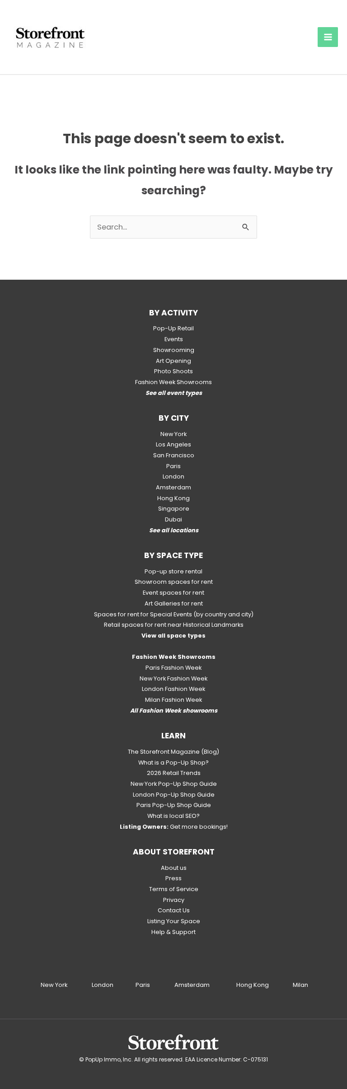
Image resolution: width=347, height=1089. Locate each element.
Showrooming (173, 350)
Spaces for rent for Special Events (143, 614)
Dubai (173, 519)
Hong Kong (173, 498)
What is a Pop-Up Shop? (173, 762)
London (173, 476)
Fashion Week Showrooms (173, 382)
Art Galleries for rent (174, 603)
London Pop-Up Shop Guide (174, 794)
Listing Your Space (173, 921)
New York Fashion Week (173, 678)
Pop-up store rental (173, 571)
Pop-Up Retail (173, 328)
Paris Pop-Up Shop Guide (173, 805)
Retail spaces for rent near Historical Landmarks (174, 625)
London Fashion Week (173, 689)
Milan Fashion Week (173, 700)
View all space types (173, 635)
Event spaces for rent (173, 592)
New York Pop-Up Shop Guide (174, 784)
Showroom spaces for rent (174, 582)
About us (174, 868)
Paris (173, 466)
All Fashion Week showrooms (173, 710)
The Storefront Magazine (164, 752)
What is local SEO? (173, 816)
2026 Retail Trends (174, 773)
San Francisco (173, 455)
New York (173, 434)
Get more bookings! (174, 827)
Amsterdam (173, 487)
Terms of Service (173, 889)
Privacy (173, 900)
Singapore (173, 508)
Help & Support (173, 932)
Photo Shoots (173, 371)
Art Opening (173, 361)
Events (173, 339)
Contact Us (174, 910)
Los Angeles (173, 444)
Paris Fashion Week (173, 667)
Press (173, 878)
